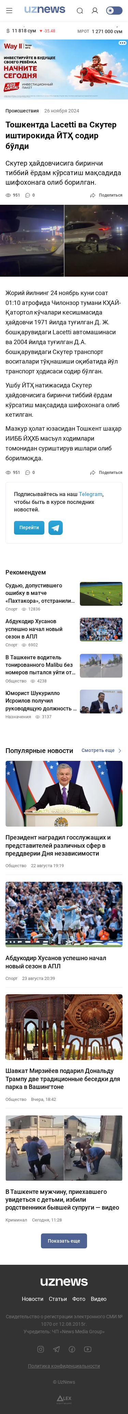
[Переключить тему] (114, 10)
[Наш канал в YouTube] (88, 1349)
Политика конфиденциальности (64, 1366)
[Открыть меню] (9, 10)
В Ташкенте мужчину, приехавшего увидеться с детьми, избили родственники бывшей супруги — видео (62, 1199)
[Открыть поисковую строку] (80, 10)
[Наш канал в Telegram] (56, 1349)
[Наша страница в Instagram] (41, 1349)
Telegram (90, 494)
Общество (15, 865)
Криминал (16, 1220)
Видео (98, 1299)
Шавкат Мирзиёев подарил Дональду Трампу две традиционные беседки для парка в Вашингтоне (62, 1078)
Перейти (29, 527)
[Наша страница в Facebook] (72, 1349)
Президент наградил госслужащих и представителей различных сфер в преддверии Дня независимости (58, 845)
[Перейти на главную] (45, 9)
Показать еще (64, 1241)
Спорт (11, 978)
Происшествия (22, 110)
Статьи (58, 1299)
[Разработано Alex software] (64, 1399)
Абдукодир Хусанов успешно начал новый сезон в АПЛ (55, 961)
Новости (32, 1299)
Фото (78, 1299)
